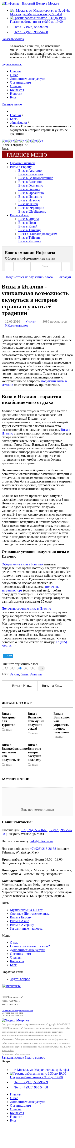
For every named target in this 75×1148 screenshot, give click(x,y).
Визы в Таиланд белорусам (37, 234)
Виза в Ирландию (31, 193)
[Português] (34, 140)
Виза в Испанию (30, 196)
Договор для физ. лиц (12, 1015)
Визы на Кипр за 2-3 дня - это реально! (57, 685)
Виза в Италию (29, 200)
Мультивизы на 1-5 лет (26, 910)
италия (37, 674)
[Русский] (5, 140)
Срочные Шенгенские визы (30, 913)
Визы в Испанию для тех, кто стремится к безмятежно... (25, 685)
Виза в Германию (30, 185)
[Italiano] (28, 140)
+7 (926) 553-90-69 (34, 830)
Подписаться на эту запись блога (29, 277)
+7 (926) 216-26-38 (43, 848)
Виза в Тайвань (29, 237)
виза (25, 674)
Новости (16, 93)
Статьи (31, 321)
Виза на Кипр (28, 204)
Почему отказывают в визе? (30, 946)
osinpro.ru (25, 1054)
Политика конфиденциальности (17, 1010)
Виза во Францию (31, 207)
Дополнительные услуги (27, 78)
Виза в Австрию (30, 170)
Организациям (20, 82)
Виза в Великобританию (35, 178)
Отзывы (15, 86)
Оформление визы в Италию (22, 564)
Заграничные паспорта (26, 928)
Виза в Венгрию (30, 181)
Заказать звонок (13, 39)
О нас (14, 75)
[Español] (40, 140)
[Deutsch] (23, 140)
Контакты (17, 90)
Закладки (64, 277)
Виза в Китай (28, 226)
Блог (13, 97)
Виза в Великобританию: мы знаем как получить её (15, 752)
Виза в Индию (28, 219)
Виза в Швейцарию (32, 211)
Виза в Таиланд (29, 230)
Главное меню (12, 104)
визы (15, 674)
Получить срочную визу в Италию (26, 608)
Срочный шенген (22, 163)
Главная (15, 71)
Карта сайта (8, 1050)
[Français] (17, 140)
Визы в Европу (21, 167)
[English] (11, 140)
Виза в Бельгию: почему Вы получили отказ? (36, 721)
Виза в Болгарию (30, 174)
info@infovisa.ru (41, 841)
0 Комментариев (16, 325)
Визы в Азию (19, 215)
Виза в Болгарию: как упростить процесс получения (62, 723)
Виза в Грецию (29, 189)
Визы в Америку (22, 925)
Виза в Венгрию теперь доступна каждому (34, 752)
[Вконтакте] (11, 986)
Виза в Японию (29, 241)
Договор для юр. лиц (12, 1013)
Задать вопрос (12, 64)
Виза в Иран (27, 222)
